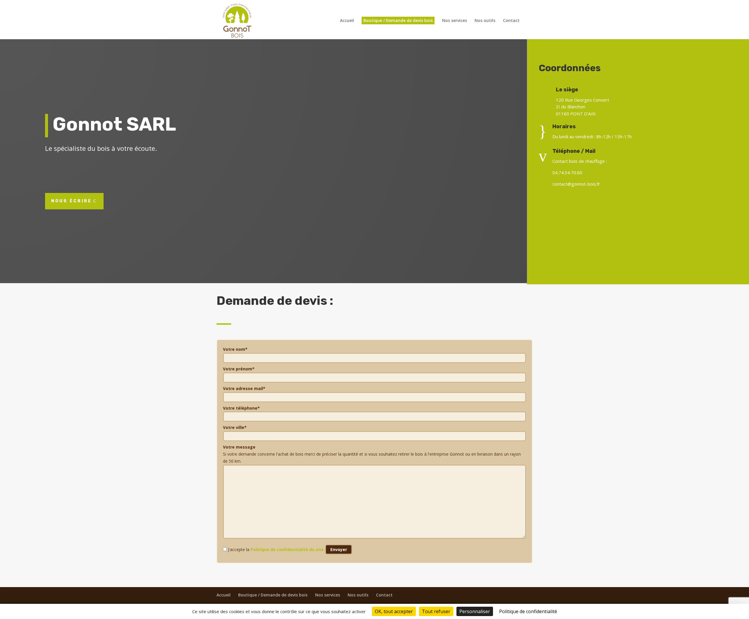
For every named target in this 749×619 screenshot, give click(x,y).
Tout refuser (436, 611)
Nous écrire (71, 201)
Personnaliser (474, 611)
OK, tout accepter (394, 611)
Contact (511, 20)
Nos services (454, 20)
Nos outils (485, 20)
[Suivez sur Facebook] (637, 203)
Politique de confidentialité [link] (528, 611)
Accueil (347, 20)
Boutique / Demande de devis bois (398, 20)
